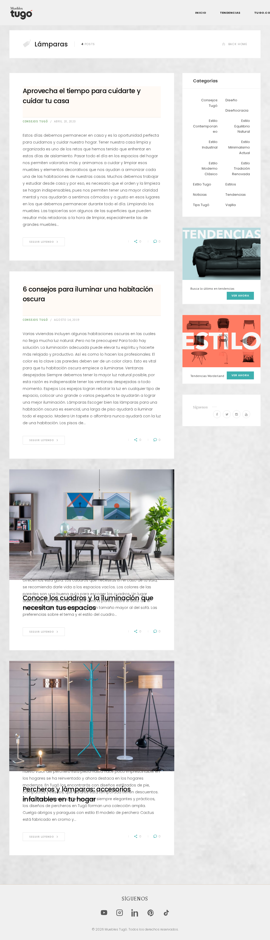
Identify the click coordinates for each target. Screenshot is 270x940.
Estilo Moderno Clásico (210, 169)
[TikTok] (166, 913)
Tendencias (235, 194)
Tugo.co (262, 13)
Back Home (237, 44)
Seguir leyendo (41, 242)
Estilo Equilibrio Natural (242, 126)
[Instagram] (119, 913)
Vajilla (230, 204)
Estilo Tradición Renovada (241, 169)
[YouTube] (104, 913)
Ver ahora (240, 296)
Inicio (200, 13)
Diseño (231, 100)
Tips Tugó (201, 204)
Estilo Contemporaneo (205, 126)
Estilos (230, 184)
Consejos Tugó (35, 121)
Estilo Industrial (210, 144)
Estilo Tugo (202, 184)
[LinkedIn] (135, 913)
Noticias (200, 194)
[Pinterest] (151, 913)
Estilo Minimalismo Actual (239, 147)
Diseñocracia (236, 110)
